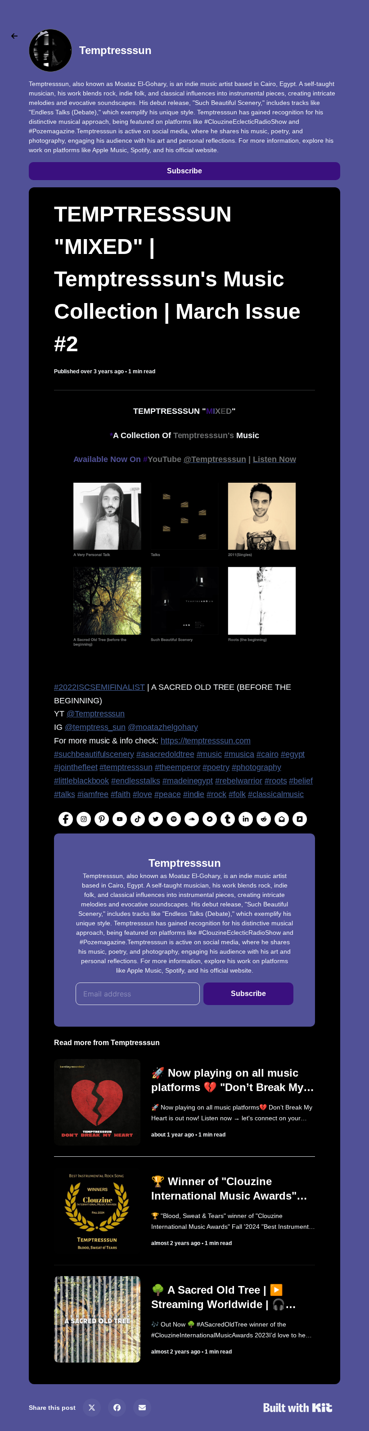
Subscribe (184, 171)
